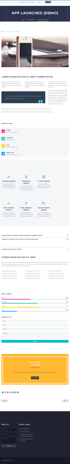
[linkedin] (40, 2)
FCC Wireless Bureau (24, 428)
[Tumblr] (13, 392)
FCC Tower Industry (24, 431)
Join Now (48, 2)
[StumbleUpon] (18, 392)
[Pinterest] (10, 392)
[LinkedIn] (15, 392)
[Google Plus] (7, 392)
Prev (5, 400)
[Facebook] (2, 392)
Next (65, 400)
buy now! (35, 377)
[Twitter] (5, 392)
